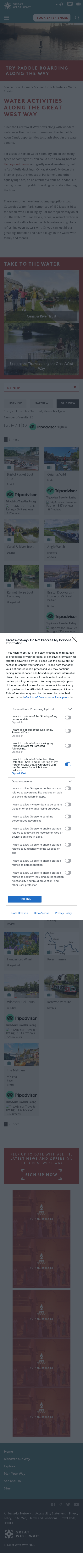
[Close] (75, 640)
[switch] (68, 717)
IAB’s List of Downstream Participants (46, 697)
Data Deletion (19, 913)
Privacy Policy (63, 913)
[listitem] (41, 709)
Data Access (41, 913)
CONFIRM (25, 899)
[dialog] (41, 776)
